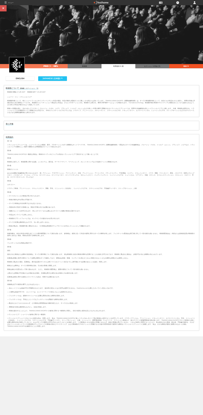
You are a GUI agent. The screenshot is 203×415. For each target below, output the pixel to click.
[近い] (3, 8)
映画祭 (84, 66)
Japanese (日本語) (53, 78)
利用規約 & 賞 (118, 66)
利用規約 (9, 137)
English (20, 78)
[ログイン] (194, 2)
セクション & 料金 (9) (152, 66)
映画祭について (22, 88)
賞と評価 (9, 124)
